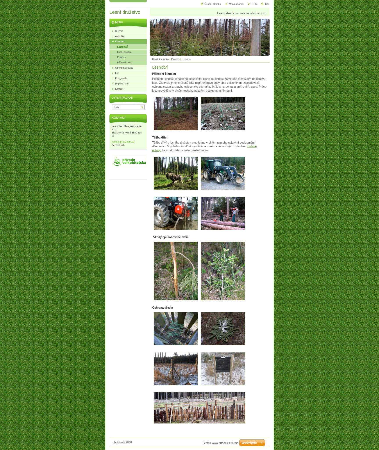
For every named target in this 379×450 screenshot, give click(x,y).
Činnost (175, 59)
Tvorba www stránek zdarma (220, 443)
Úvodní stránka (160, 59)
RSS (254, 4)
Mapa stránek (236, 4)
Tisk (267, 4)
